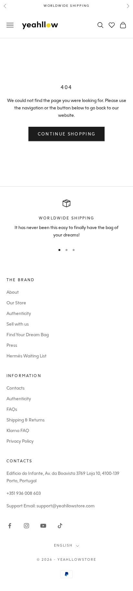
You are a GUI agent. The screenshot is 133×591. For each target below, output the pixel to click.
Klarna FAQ (17, 430)
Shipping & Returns (25, 420)
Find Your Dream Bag (27, 334)
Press (11, 345)
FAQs (11, 409)
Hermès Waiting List (26, 356)
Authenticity (18, 313)
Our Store (16, 303)
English (63, 545)
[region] (66, 219)
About (12, 292)
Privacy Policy (20, 441)
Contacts (15, 388)
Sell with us (17, 324)
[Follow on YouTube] (43, 525)
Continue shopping (67, 134)
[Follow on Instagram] (26, 525)
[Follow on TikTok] (60, 525)
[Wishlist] (112, 25)
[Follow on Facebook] (9, 525)
